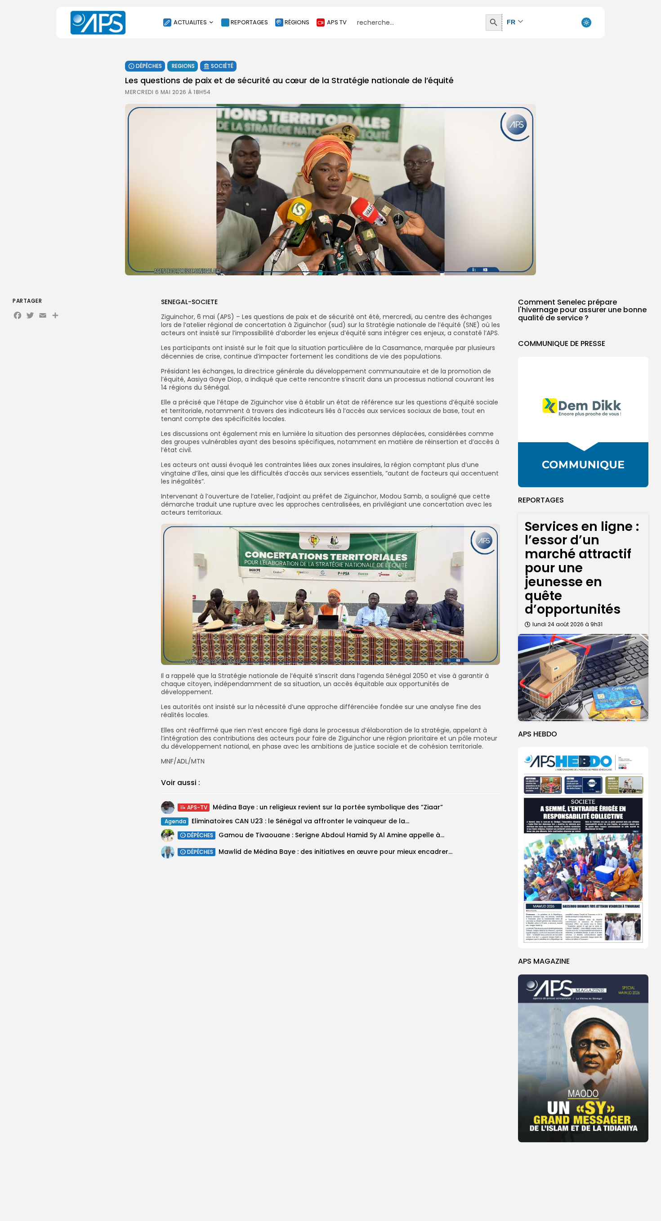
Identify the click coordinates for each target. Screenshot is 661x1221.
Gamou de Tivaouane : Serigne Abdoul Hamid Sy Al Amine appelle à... (331, 834)
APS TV (337, 22)
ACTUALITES (190, 22)
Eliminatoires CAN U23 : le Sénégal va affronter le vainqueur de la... (300, 821)
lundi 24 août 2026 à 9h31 (567, 624)
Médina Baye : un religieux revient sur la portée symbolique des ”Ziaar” (328, 807)
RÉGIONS (297, 22)
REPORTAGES (249, 22)
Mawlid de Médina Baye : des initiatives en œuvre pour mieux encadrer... (335, 851)
